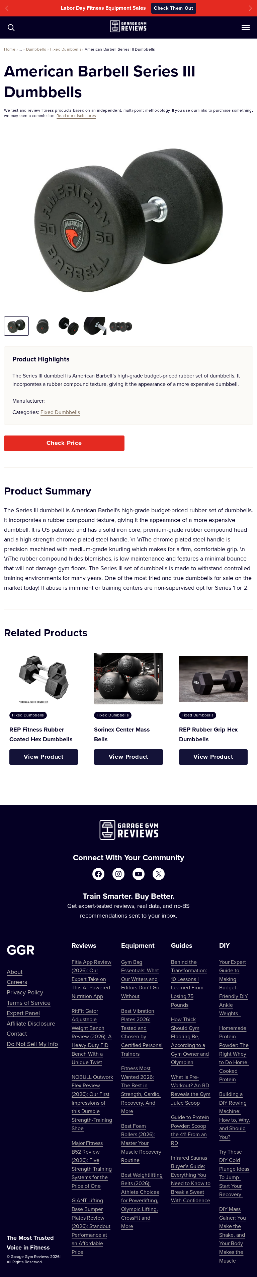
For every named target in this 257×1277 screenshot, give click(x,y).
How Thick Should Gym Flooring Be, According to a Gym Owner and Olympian (190, 1040)
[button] (7, 8)
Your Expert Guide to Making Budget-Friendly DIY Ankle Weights (233, 987)
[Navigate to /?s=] (11, 27)
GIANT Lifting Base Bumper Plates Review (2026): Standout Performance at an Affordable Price (91, 1226)
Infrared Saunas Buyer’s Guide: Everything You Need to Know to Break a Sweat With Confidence (190, 1179)
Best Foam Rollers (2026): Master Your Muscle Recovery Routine (141, 1143)
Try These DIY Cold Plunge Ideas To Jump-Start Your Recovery (234, 1173)
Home (9, 49)
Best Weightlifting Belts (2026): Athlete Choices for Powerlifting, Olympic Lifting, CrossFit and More (142, 1200)
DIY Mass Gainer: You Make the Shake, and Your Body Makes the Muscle (232, 1234)
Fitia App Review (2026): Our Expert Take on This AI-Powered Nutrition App (91, 979)
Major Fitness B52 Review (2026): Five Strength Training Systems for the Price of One (92, 1164)
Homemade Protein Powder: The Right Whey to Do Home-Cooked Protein (234, 1053)
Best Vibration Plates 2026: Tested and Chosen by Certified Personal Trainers (142, 1032)
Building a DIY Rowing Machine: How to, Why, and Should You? (234, 1115)
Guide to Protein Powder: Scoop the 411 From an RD (190, 1130)
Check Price (64, 443)
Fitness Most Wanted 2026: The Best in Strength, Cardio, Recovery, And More (141, 1089)
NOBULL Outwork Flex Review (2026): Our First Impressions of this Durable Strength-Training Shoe (92, 1102)
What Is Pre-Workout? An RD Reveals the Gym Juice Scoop (190, 1089)
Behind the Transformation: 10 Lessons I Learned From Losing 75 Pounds (189, 983)
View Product (44, 756)
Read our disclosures (76, 115)
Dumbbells (36, 49)
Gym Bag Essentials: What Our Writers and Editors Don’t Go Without (140, 979)
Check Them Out (173, 8)
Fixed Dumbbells (66, 49)
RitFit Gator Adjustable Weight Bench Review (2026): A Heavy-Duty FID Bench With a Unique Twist (92, 1036)
